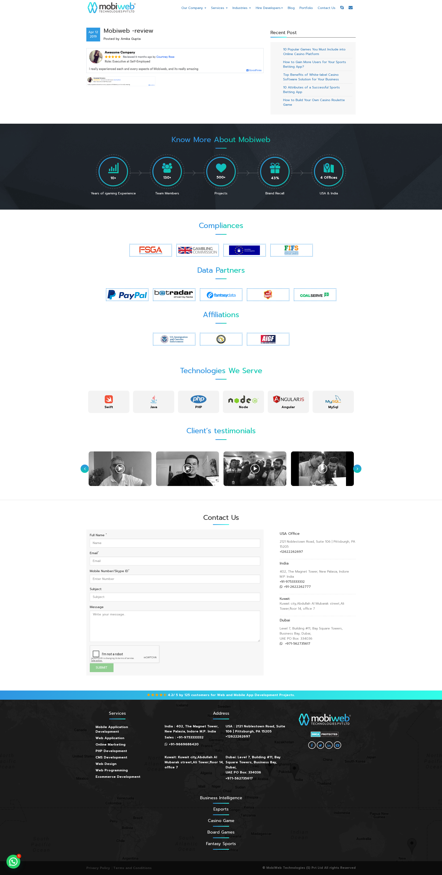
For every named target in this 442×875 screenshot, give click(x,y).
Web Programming (112, 770)
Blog (291, 8)
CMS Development (111, 757)
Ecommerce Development (118, 776)
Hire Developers (268, 8)
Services (218, 8)
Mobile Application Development (112, 729)
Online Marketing (110, 744)
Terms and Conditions (132, 868)
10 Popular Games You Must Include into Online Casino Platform (314, 51)
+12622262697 (291, 551)
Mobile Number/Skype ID (109, 571)
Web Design (106, 763)
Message (97, 607)
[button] (13, 862)
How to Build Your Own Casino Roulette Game (314, 102)
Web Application (110, 738)
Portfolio (306, 8)
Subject (96, 589)
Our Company (192, 8)
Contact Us (326, 8)
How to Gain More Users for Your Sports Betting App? (314, 64)
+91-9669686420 (184, 744)
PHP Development (111, 751)
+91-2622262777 (297, 586)
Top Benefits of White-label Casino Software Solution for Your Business (311, 77)
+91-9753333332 (292, 581)
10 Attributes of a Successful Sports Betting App (311, 89)
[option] (108, 402)
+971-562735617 (297, 643)
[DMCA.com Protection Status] (325, 734)
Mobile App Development (256, 695)
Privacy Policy (98, 868)
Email (94, 553)
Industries (241, 8)
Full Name (98, 535)
